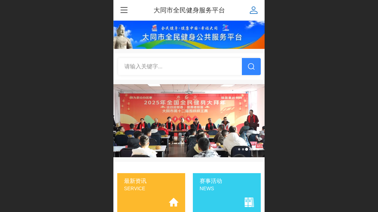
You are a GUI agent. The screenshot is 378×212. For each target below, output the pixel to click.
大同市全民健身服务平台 (189, 10)
